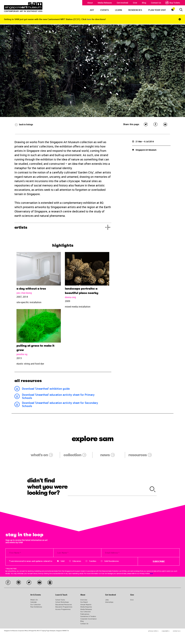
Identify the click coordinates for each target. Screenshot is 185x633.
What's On (34, 600)
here (89, 19)
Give (135, 2)
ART (92, 10)
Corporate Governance (88, 619)
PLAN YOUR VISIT (157, 10)
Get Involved (122, 2)
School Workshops (62, 602)
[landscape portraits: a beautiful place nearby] (87, 269)
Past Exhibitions (36, 607)
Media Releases (105, 2)
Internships (109, 602)
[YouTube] (39, 582)
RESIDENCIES (135, 10)
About (90, 2)
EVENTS (104, 10)
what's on (39, 455)
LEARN (118, 10)
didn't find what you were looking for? (47, 486)
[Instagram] (18, 582)
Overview (83, 600)
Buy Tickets (175, 2)
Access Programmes (63, 609)
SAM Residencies (111, 561)
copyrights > (166, 631)
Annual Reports (85, 604)
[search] (153, 489)
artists (20, 227)
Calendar (33, 602)
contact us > (177, 631)
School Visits (60, 600)
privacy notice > (153, 631)
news (105, 455)
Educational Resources (63, 604)
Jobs (107, 600)
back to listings (26, 124)
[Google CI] (50, 582)
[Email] (165, 124)
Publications (84, 614)
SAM (62, 561)
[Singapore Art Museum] (26, 7)
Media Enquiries (86, 607)
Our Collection (35, 604)
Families (92, 561)
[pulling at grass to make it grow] (38, 326)
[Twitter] (145, 124)
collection (72, 455)
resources (137, 455)
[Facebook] (155, 124)
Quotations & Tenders (88, 616)
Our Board (84, 602)
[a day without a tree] (38, 269)
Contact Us (156, 2)
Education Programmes (63, 607)
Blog (144, 2)
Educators (77, 561)
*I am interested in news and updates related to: (31, 561)
